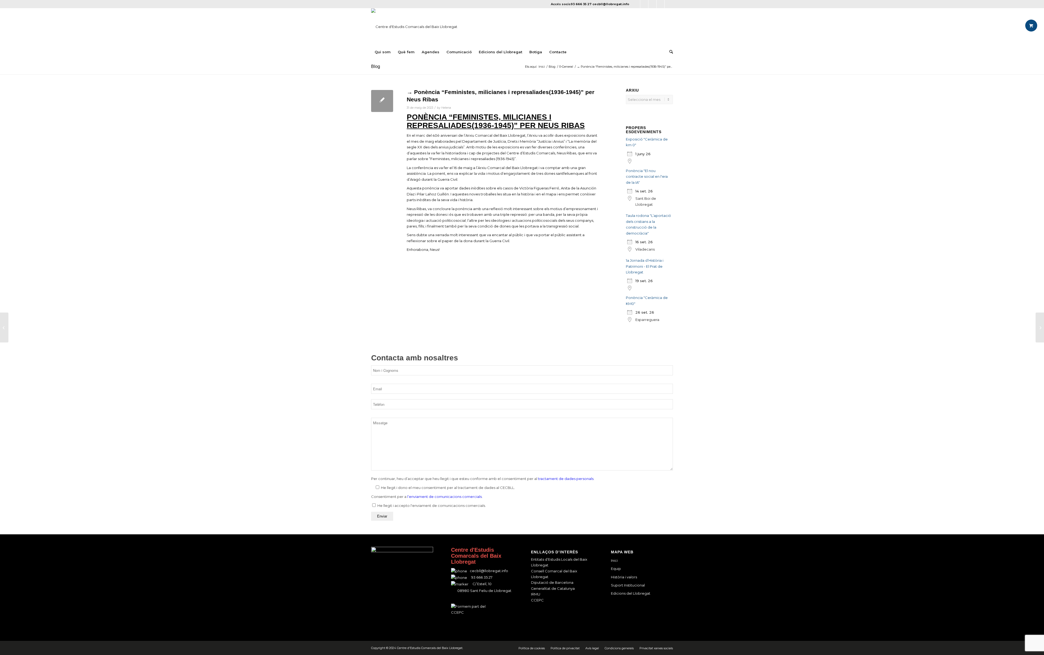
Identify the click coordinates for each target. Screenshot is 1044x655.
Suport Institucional (628, 585)
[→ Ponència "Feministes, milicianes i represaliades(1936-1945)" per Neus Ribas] (382, 101)
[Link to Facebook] (636, 4)
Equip (616, 568)
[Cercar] (669, 52)
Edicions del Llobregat (630, 593)
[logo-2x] (414, 26)
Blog (375, 66)
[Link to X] (644, 4)
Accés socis (561, 4)
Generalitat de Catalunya (553, 588)
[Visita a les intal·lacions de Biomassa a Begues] (4, 327)
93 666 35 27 (581, 4)
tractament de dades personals (566, 478)
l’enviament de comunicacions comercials (444, 496)
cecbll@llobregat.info (610, 4)
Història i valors (624, 577)
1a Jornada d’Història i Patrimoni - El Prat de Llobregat (644, 266)
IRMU (535, 594)
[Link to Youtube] (669, 4)
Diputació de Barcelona (552, 582)
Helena (446, 108)
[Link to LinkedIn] (660, 4)
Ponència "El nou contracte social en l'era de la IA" (647, 177)
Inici (614, 560)
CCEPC (537, 600)
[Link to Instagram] (652, 4)
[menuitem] (382, 52)
